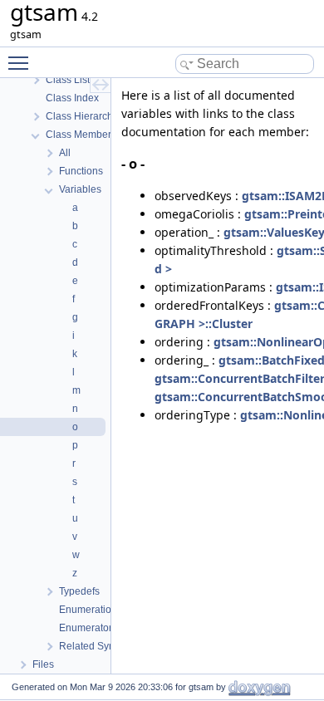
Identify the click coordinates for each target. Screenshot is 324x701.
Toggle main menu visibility (22, 62)
